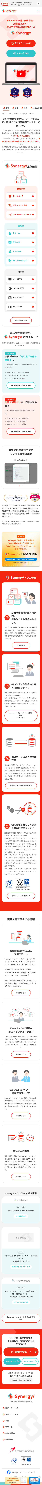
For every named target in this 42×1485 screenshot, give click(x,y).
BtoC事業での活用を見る (21, 385)
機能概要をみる (21, 320)
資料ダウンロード (22, 43)
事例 (7, 1421)
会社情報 (9, 1439)
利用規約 (15, 1472)
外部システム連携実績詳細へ (21, 786)
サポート (9, 1427)
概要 (7, 108)
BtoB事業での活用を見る (21, 431)
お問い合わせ (22, 53)
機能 (16, 108)
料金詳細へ (21, 645)
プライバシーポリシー (26, 1472)
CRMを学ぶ (10, 1433)
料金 (25, 108)
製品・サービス (11, 1408)
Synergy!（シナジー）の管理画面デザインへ (21, 715)
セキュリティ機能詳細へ (21, 896)
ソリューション (11, 1414)
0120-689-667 (23, 1376)
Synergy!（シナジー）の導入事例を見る (21, 1318)
